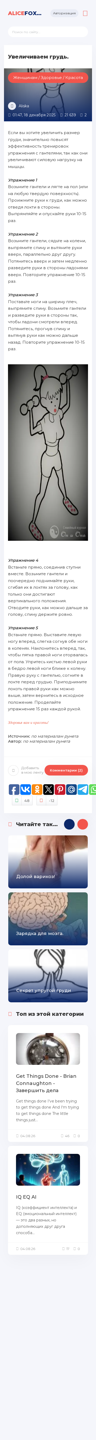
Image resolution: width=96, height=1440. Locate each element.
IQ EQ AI (26, 1197)
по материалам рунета (54, 736)
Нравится (27, 800)
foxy (25, 13)
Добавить (32, 770)
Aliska (24, 106)
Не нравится (51, 800)
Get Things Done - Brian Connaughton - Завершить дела (46, 1083)
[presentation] (69, 824)
